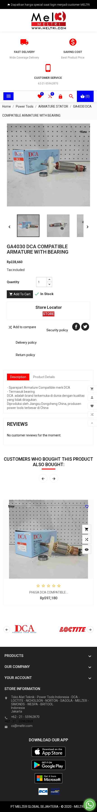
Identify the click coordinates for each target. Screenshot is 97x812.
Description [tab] (18, 377)
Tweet (85, 327)
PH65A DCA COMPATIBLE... (48, 592)
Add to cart (19, 294)
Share (76, 327)
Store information (22, 689)
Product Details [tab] (44, 377)
